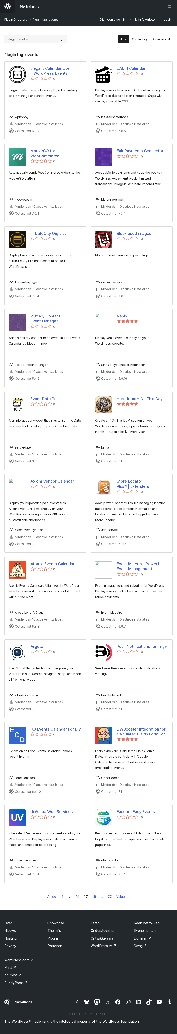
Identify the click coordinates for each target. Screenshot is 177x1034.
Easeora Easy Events (136, 811)
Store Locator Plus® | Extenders (133, 483)
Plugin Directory (15, 19)
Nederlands (23, 1002)
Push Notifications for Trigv (142, 646)
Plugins (52, 938)
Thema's (54, 930)
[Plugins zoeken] (62, 39)
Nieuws (10, 930)
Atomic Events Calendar (52, 564)
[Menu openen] (170, 6)
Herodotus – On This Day (140, 398)
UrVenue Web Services (51, 811)
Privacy (10, 946)
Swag (140, 946)
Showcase (55, 923)
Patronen (54, 946)
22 (110, 896)
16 (78, 896)
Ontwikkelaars (102, 938)
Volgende (123, 896)
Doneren (143, 938)
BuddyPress (16, 983)
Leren (95, 923)
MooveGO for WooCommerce (44, 153)
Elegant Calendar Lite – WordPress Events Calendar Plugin (50, 71)
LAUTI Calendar (131, 68)
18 (94, 896)
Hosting (10, 938)
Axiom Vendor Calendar (52, 481)
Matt (10, 967)
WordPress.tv (103, 946)
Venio (122, 316)
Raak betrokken (147, 923)
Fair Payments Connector (140, 151)
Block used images (134, 233)
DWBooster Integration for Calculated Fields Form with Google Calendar (142, 732)
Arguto (36, 646)
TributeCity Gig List (48, 233)
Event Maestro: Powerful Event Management (139, 566)
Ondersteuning (102, 930)
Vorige (51, 896)
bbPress (13, 975)
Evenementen (145, 930)
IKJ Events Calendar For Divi (56, 729)
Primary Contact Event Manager (45, 318)
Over (8, 923)
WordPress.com (19, 960)
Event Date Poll (44, 398)
